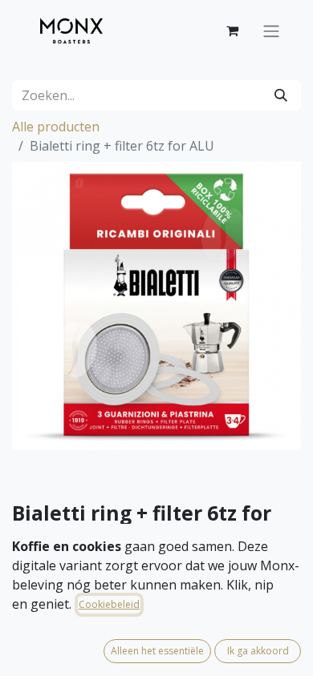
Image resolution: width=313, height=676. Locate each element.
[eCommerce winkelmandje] (232, 30)
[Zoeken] (281, 95)
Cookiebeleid (109, 604)
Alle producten (56, 126)
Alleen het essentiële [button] (157, 651)
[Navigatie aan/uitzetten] (271, 30)
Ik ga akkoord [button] (258, 651)
